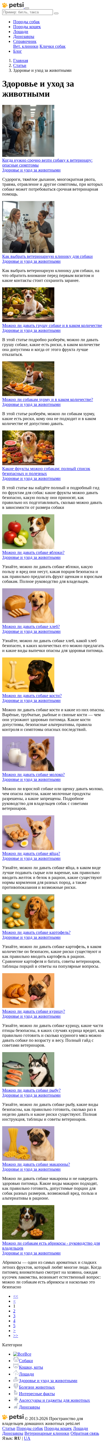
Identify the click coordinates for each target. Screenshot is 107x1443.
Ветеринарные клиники (46, 1433)
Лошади (20, 31)
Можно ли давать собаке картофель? (36, 932)
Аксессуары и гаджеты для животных (54, 1400)
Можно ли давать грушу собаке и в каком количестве (52, 325)
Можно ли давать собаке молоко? (33, 774)
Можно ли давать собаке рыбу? (31, 1090)
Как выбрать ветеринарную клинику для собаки (47, 256)
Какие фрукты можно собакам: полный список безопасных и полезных (46, 471)
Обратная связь (85, 1433)
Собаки (26, 1360)
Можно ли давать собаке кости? (32, 695)
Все (27, 1354)
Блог (17, 51)
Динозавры (23, 36)
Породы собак (26, 21)
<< (15, 1296)
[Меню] (27, 8)
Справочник (24, 41)
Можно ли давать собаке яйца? (31, 853)
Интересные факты (37, 1393)
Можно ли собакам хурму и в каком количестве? (47, 399)
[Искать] (56, 13)
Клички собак (53, 46)
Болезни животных (37, 1387)
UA (27, 1438)
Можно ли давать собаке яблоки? (33, 552)
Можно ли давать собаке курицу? (33, 1011)
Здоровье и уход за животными (48, 1380)
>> (15, 1335)
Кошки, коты (31, 1367)
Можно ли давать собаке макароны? (36, 1164)
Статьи (8, 1428)
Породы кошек (27, 26)
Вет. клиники (25, 46)
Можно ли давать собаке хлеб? (31, 626)
